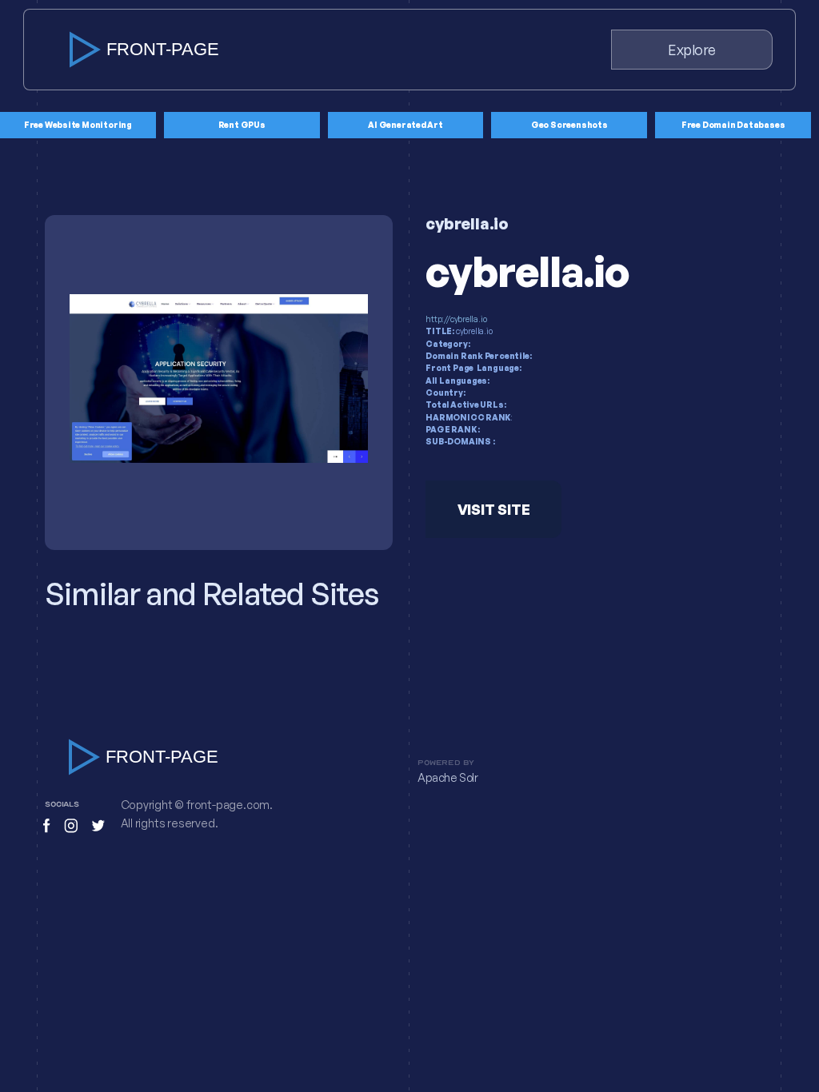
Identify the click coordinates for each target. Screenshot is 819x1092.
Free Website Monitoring (78, 125)
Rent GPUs (242, 125)
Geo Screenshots (569, 125)
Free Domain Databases (733, 125)
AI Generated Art (405, 125)
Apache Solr (447, 777)
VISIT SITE (493, 509)
